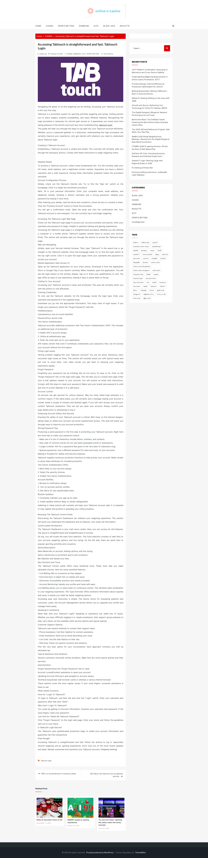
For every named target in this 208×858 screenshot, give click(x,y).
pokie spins (156, 270)
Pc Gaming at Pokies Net (142, 168)
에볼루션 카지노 (148, 294)
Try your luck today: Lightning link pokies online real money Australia (110, 822)
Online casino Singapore (141, 270)
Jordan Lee (43, 54)
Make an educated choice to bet (49, 820)
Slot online (136, 286)
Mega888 (136, 262)
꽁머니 (135, 290)
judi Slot (146, 258)
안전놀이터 (136, 294)
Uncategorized (138, 222)
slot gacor (162, 282)
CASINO (49, 26)
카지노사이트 (161, 294)
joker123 (165, 254)
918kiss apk (145, 242)
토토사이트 (136, 298)
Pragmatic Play (138, 274)
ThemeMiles (140, 852)
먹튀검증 (143, 290)
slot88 (154, 282)
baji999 (135, 250)
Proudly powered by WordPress (100, 852)
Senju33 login (138, 278)
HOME (38, 26)
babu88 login (156, 246)
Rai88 (148, 274)
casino (152, 250)
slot (148, 282)
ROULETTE (125, 26)
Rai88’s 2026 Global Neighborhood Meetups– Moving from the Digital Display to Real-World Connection (150, 139)
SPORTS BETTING (66, 26)
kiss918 (162, 258)
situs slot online (138, 282)
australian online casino (141, 246)
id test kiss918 (147, 254)
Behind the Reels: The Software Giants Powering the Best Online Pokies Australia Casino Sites (150, 122)
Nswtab (145, 262)
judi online (136, 258)
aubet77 (155, 242)
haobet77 (136, 254)
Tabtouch (153, 286)
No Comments (108, 54)
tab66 (145, 286)
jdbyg (157, 254)
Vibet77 (162, 286)
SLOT (96, 26)
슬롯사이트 (160, 290)
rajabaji (155, 274)
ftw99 (159, 250)
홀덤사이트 (147, 298)
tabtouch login (105, 125)
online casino (155, 262)
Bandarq (144, 250)
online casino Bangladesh (141, 266)
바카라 (152, 290)
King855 (154, 258)
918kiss (135, 242)
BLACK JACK (109, 26)
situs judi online (151, 278)
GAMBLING (84, 26)
